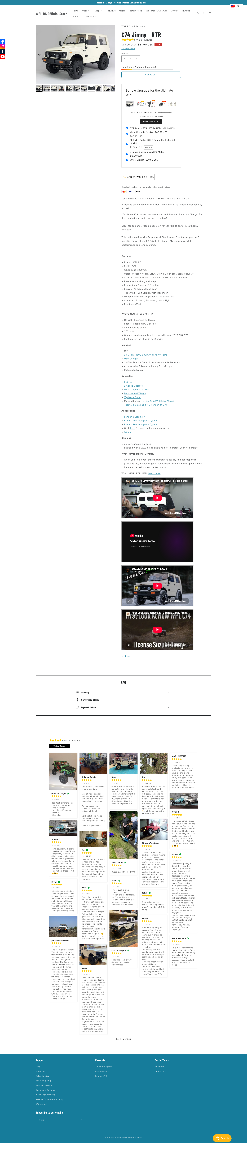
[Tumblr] (2, 51)
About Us (159, 1067)
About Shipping (43, 1081)
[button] (86, 11)
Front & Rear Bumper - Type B (140, 424)
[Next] (111, 54)
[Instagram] (2, 46)
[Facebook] (2, 41)
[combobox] (148, 147)
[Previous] (39, 54)
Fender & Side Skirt (134, 417)
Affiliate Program (103, 1067)
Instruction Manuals (45, 1095)
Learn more (154, 473)
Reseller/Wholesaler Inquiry (49, 1099)
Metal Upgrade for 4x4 (136, 389)
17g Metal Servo (132, 397)
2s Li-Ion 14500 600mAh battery (145, 354)
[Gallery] (75, 58)
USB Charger (131, 358)
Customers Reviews (45, 1090)
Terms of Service (44, 1085)
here (132, 428)
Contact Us (160, 1071)
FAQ (38, 1067)
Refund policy (42, 1076)
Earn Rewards (102, 1071)
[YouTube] (2, 56)
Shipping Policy (128, 48)
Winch (127, 432)
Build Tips (41, 1071)
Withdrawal (41, 1104)
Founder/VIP (101, 1076)
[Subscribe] (81, 1120)
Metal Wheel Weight (135, 393)
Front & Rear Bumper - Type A (140, 420)
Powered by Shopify (135, 1137)
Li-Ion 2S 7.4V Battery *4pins (158, 401)
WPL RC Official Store (119, 1137)
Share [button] (127, 656)
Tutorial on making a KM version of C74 (145, 405)
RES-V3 (128, 382)
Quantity (125, 53)
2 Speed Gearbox (133, 386)
